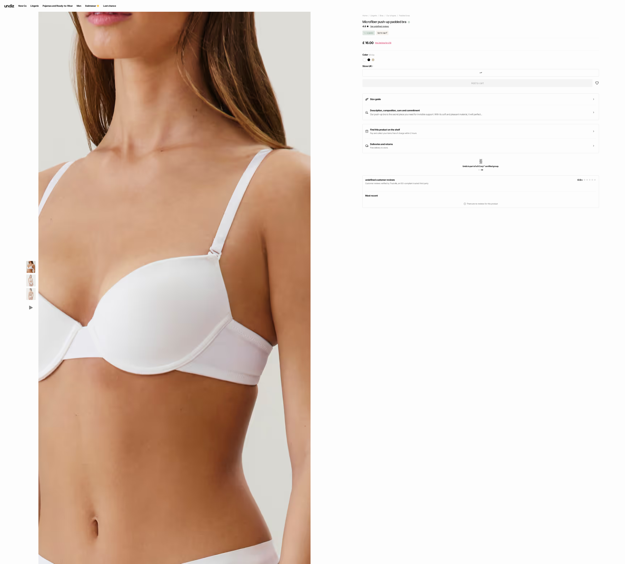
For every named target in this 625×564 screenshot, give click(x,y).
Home (365, 15)
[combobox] (480, 73)
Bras (381, 15)
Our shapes (391, 15)
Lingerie (373, 15)
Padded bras (404, 15)
